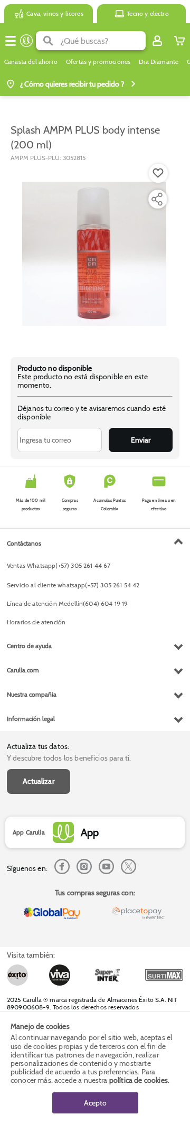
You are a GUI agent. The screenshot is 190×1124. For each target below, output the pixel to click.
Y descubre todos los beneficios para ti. (69, 758)
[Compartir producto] (157, 199)
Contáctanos (24, 543)
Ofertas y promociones (98, 61)
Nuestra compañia (31, 694)
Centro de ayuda (29, 646)
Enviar (140, 440)
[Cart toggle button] (179, 41)
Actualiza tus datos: (38, 746)
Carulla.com (23, 670)
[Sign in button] (157, 41)
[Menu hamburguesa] (10, 40)
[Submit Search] (48, 40)
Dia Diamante (158, 61)
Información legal (31, 719)
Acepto (95, 1103)
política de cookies (138, 1080)
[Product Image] (94, 254)
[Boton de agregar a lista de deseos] (158, 173)
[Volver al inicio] (26, 40)
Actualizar (38, 781)
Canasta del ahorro (31, 61)
